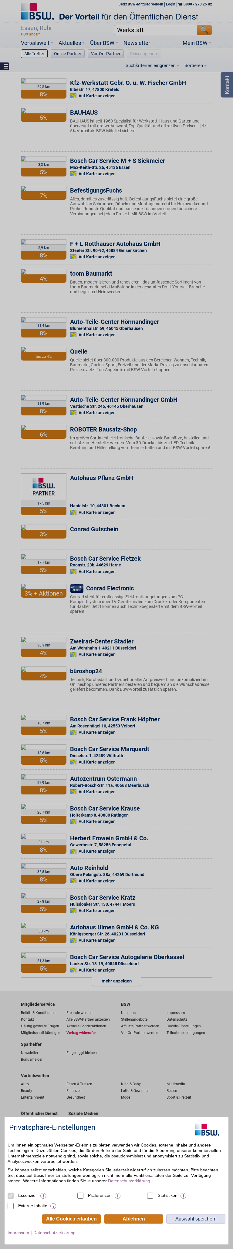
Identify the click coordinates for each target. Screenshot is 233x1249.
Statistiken (167, 1195)
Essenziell (27, 1195)
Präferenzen (100, 1195)
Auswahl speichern (196, 1218)
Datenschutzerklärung (129, 1180)
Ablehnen (134, 1218)
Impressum (18, 1232)
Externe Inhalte (32, 1205)
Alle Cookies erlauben (71, 1218)
